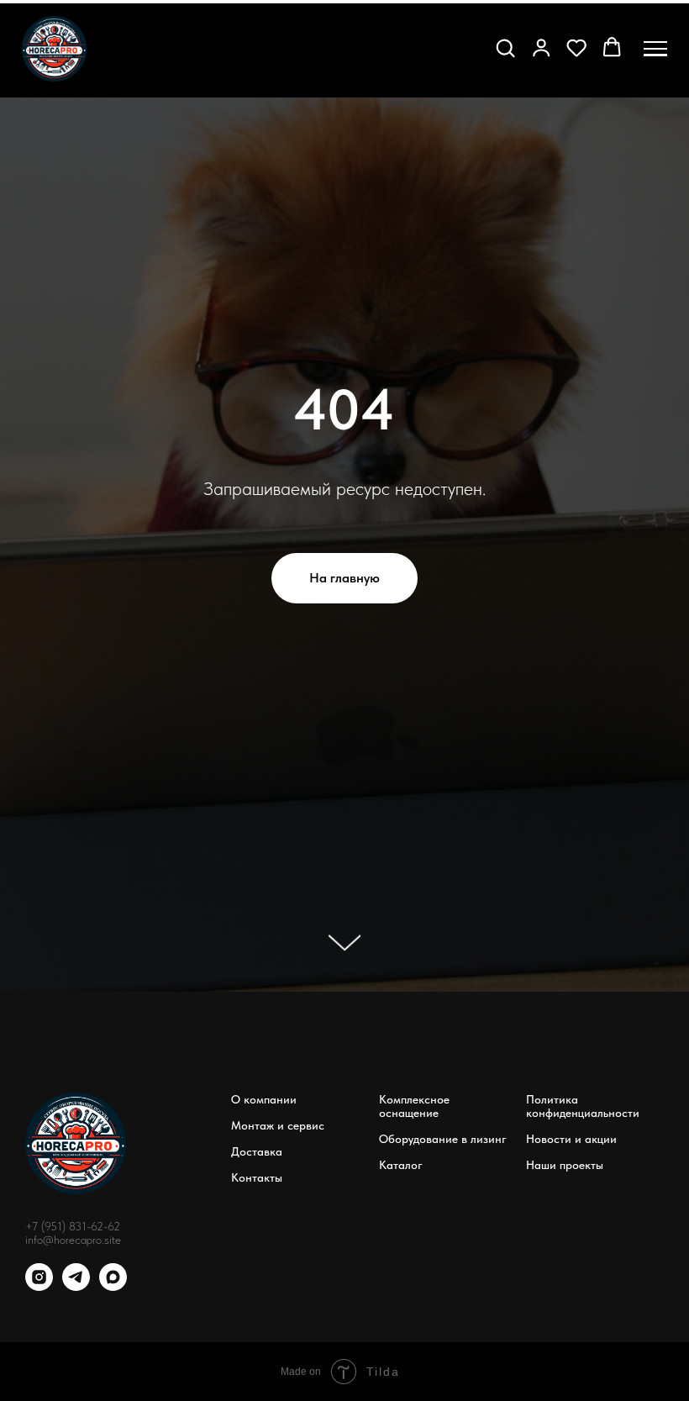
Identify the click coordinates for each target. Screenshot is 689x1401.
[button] (505, 47)
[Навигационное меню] (655, 48)
